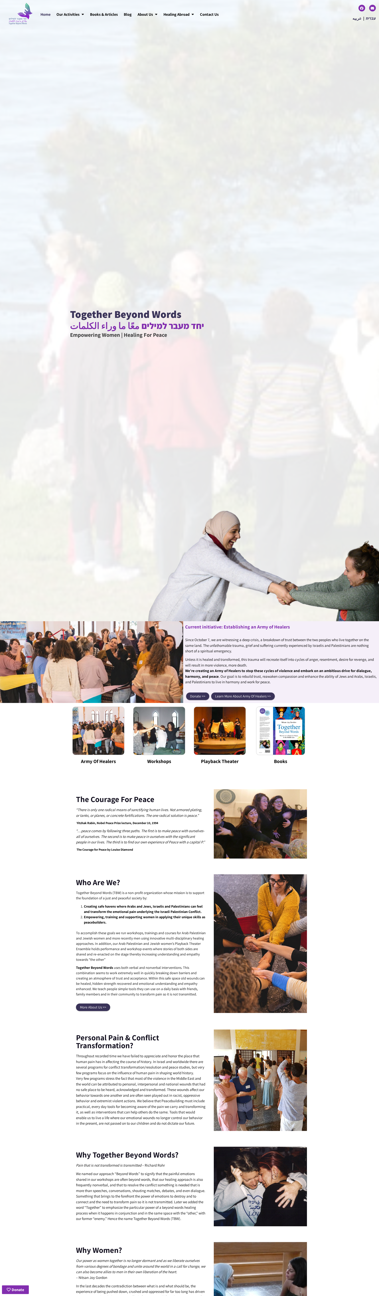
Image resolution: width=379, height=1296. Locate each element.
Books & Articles (104, 14)
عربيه (357, 18)
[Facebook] (361, 8)
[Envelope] (372, 8)
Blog (128, 14)
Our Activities (68, 14)
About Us (145, 14)
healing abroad (176, 14)
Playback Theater (220, 761)
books (280, 761)
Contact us (209, 14)
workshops (159, 761)
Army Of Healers (98, 761)
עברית (371, 18)
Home (45, 14)
